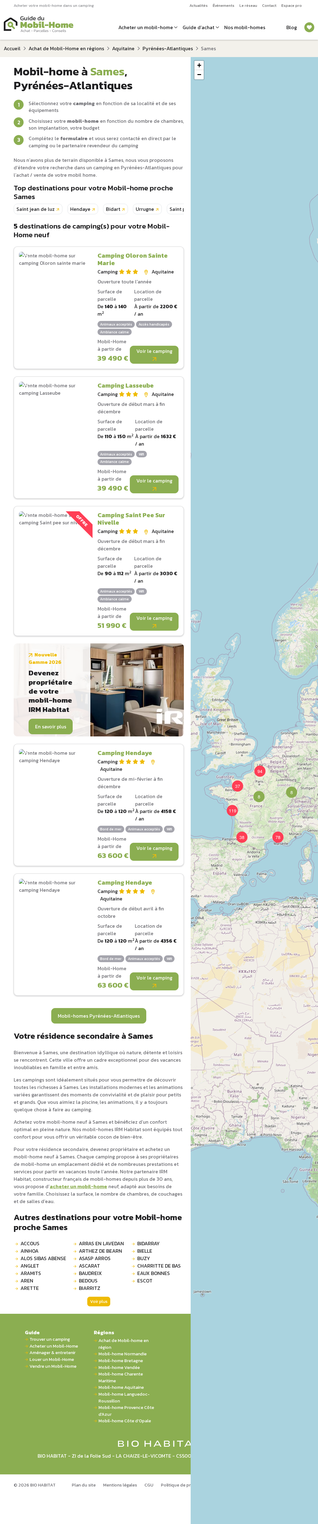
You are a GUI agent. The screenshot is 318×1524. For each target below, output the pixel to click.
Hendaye (80, 209)
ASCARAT (89, 1265)
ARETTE (29, 1288)
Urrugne (145, 209)
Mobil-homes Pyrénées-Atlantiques (99, 1016)
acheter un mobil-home (78, 1186)
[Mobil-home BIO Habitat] (159, 1443)
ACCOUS (29, 1243)
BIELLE (144, 1251)
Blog (291, 27)
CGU (148, 1485)
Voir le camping (154, 351)
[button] (255, 793)
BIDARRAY (148, 1243)
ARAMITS (30, 1273)
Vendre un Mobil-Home (53, 1366)
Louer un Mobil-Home (52, 1359)
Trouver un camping (50, 1339)
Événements (223, 5)
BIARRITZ (89, 1288)
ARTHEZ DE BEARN (100, 1251)
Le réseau (248, 5)
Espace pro (291, 5)
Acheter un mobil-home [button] (145, 27)
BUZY (143, 1258)
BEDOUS (88, 1280)
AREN (26, 1280)
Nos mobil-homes (244, 27)
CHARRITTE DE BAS (159, 1265)
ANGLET (29, 1265)
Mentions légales (120, 1485)
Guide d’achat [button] (198, 27)
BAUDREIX (90, 1273)
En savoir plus (50, 726)
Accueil (12, 48)
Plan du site (84, 1485)
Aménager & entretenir (52, 1352)
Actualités (198, 5)
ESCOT (144, 1280)
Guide (32, 1332)
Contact (269, 5)
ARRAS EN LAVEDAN (101, 1243)
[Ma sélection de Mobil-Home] (309, 27)
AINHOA (29, 1251)
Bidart (113, 209)
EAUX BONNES (153, 1273)
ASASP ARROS (95, 1258)
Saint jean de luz (35, 209)
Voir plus (98, 1301)
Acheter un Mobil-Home (54, 1346)
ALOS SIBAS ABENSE (43, 1258)
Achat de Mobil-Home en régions (66, 48)
